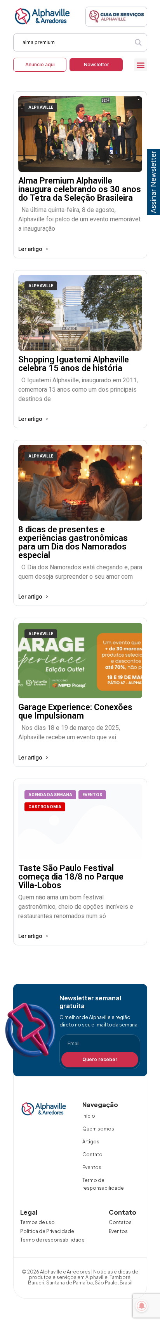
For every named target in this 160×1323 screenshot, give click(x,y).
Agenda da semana (50, 794)
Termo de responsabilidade (103, 1184)
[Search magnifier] (138, 42)
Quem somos (98, 1129)
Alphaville (40, 107)
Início (88, 1116)
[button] (140, 64)
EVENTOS (92, 794)
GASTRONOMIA (44, 806)
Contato (92, 1154)
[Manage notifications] (142, 1306)
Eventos (91, 1167)
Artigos (90, 1142)
